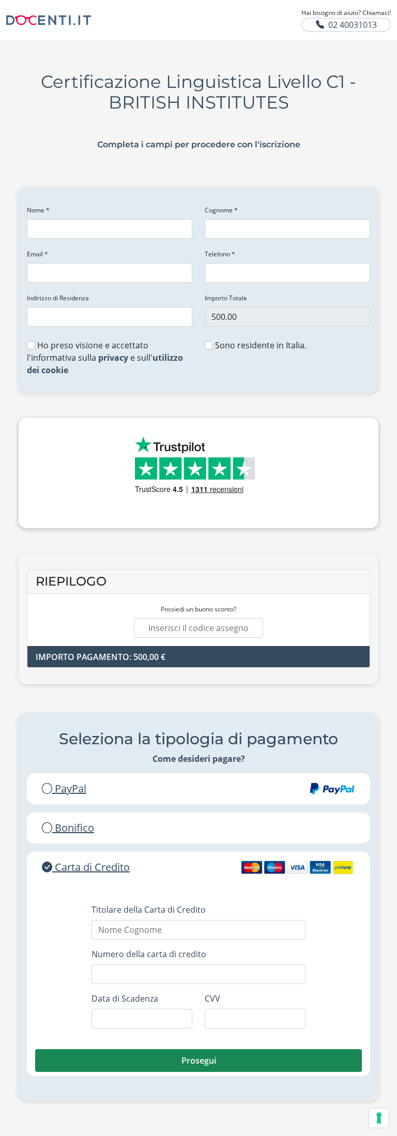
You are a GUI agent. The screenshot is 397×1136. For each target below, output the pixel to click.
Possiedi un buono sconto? (198, 609)
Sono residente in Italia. (260, 345)
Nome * (38, 210)
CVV (212, 998)
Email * (37, 254)
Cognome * (221, 210)
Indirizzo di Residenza (58, 298)
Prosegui (198, 1060)
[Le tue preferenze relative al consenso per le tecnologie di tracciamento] (379, 1118)
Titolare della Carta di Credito (148, 909)
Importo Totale (226, 298)
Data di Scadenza (124, 998)
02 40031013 (352, 24)
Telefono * (220, 254)
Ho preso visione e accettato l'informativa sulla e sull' (105, 358)
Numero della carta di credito (148, 954)
